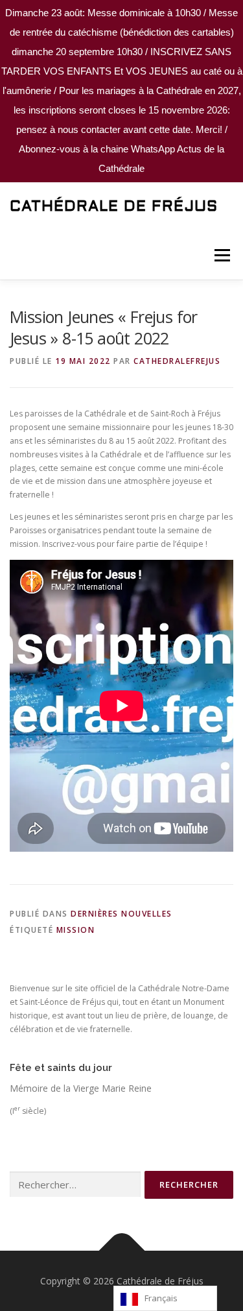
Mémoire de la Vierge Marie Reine (81, 1088)
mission (75, 929)
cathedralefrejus (176, 361)
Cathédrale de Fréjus (114, 207)
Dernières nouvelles (121, 913)
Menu (221, 255)
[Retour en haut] (121, 1250)
